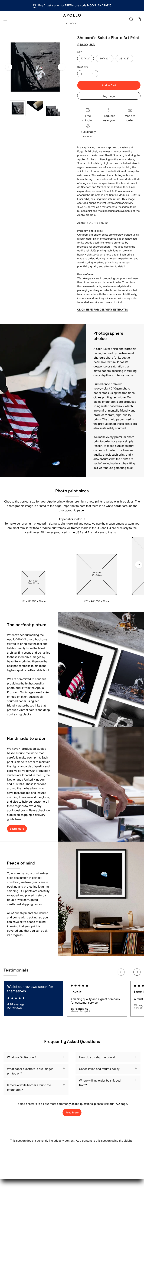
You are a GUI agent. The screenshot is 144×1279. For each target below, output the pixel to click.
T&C (78, 1198)
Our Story (82, 1180)
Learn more (17, 828)
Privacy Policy (85, 1204)
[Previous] (8, 67)
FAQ (78, 1192)
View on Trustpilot (80, 1011)
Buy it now (109, 96)
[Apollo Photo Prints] (72, 19)
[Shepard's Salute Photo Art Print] (17, 108)
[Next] (61, 67)
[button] (131, 19)
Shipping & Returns (88, 1186)
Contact (81, 1209)
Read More (72, 1112)
